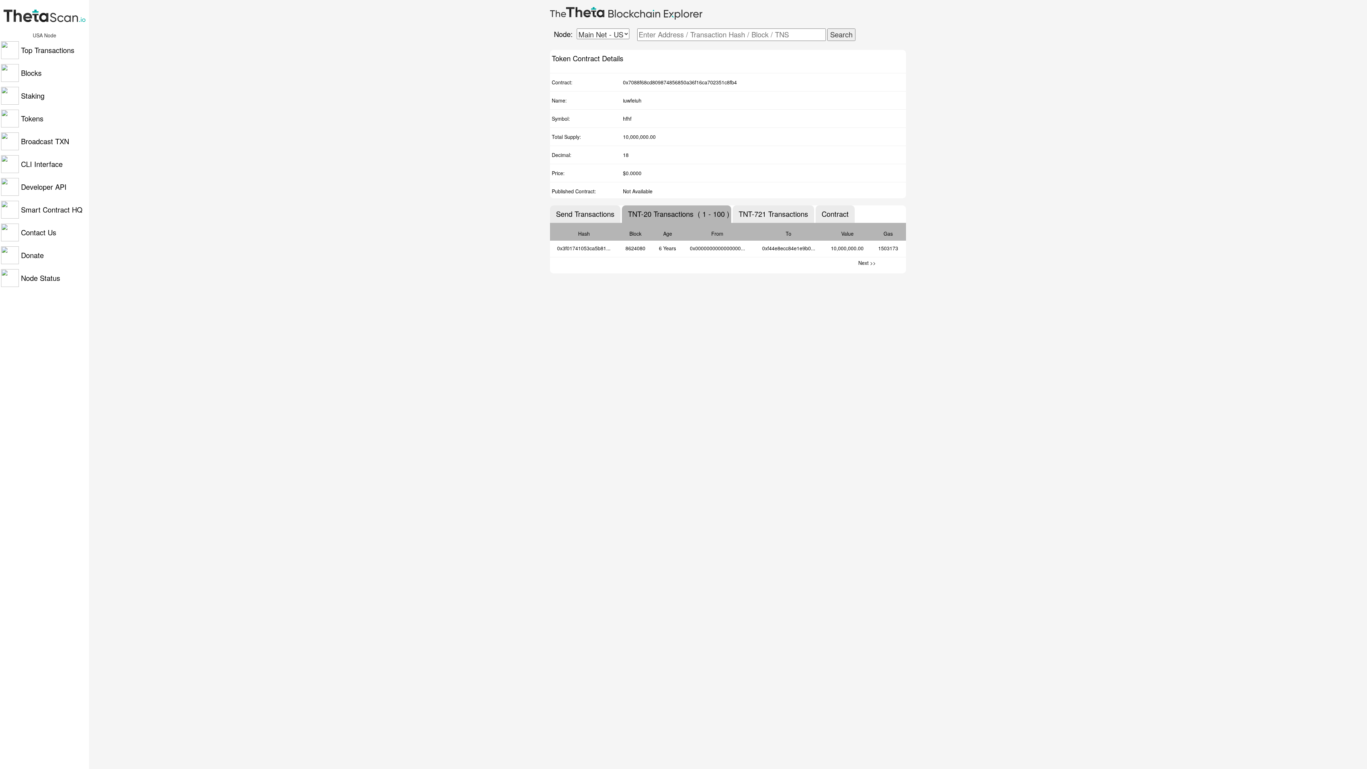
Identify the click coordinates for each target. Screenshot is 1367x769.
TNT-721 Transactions (773, 214)
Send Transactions (585, 214)
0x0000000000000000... (717, 248)
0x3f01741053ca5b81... (584, 248)
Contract (835, 214)
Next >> (867, 262)
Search (841, 34)
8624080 (635, 248)
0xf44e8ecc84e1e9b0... (788, 248)
